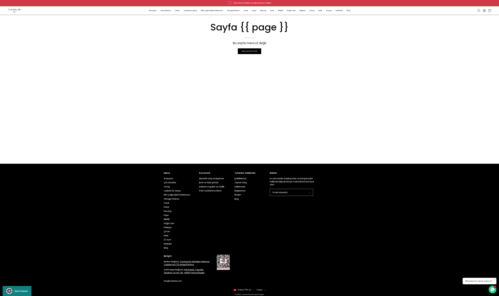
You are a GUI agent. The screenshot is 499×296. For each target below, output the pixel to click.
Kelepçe (168, 227)
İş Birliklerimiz (240, 178)
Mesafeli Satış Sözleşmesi (211, 178)
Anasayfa (168, 178)
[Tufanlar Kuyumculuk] (14, 10)
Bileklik (167, 219)
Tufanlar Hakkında (244, 173)
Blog (166, 247)
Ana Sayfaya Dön (249, 51)
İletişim (237, 194)
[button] (166, 10)
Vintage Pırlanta (171, 199)
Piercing (167, 211)
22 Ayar (167, 239)
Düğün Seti (169, 223)
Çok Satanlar (170, 182)
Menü (167, 173)
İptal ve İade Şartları (208, 182)
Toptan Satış (240, 182)
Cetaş (167, 186)
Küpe (166, 215)
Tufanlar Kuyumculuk (249, 294)
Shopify (261, 294)
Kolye (166, 207)
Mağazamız (240, 190)
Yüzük (166, 203)
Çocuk (167, 231)
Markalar (168, 243)
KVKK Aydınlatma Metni (210, 190)
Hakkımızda (239, 186)
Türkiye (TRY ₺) (244, 290)
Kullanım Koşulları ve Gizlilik (211, 186)
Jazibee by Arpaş (172, 190)
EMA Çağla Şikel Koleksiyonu (177, 194)
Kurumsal (204, 173)
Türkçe (259, 290)
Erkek (166, 235)
